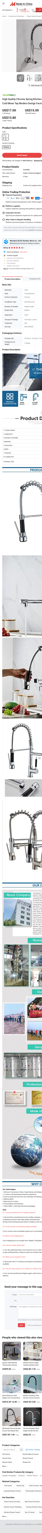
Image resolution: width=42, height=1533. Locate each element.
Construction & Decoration (16, 16)
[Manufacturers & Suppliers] (21, 4)
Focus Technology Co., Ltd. (28, 1524)
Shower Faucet (28, 1458)
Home (4, 16)
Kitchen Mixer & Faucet (31, 1454)
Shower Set (26, 1462)
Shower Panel (7, 1462)
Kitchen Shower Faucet (12, 1512)
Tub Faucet (6, 1454)
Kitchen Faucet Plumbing (12, 1507)
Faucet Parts (6, 1458)
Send (21, 1325)
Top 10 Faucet (30, 1512)
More (4, 1466)
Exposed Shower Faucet (12, 1491)
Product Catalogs (34, 1450)
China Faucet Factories (12, 1501)
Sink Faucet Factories (32, 1501)
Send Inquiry (22, 155)
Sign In (5, 268)
